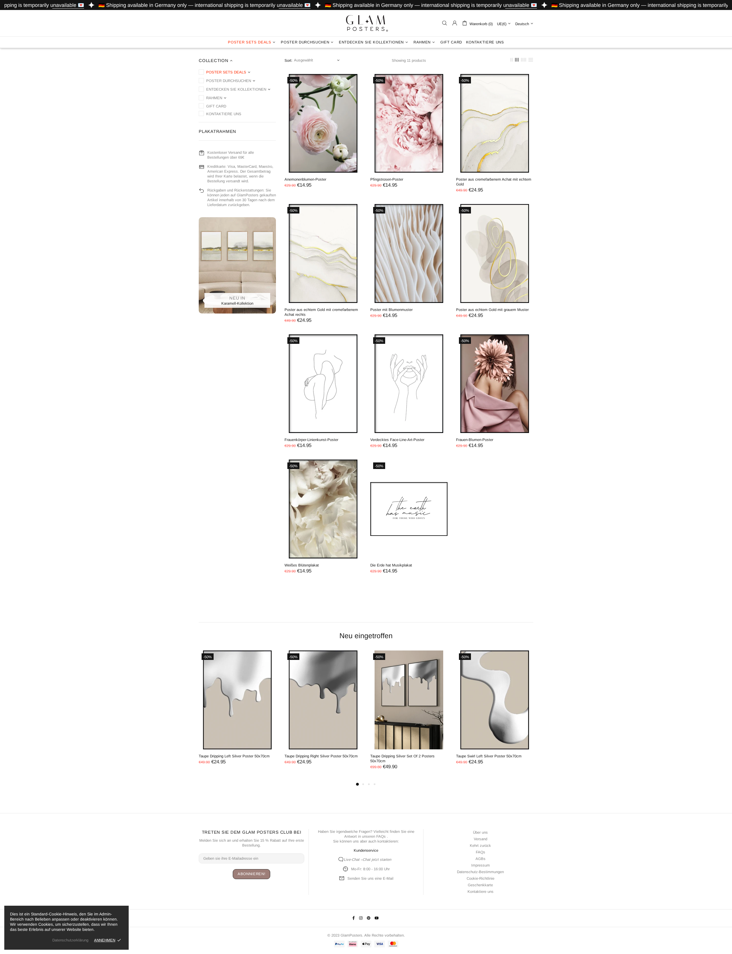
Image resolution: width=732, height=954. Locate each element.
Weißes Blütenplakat (302, 565)
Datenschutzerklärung (70, 940)
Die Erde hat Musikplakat (391, 565)
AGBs (481, 859)
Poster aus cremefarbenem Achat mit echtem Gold (493, 181)
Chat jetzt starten (377, 859)
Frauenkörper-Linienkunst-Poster (311, 440)
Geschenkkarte (480, 885)
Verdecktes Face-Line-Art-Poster (397, 440)
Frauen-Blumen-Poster (474, 440)
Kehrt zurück (480, 845)
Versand (480, 839)
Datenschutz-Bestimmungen (480, 872)
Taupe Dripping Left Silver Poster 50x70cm (234, 756)
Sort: (289, 60)
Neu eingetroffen (366, 636)
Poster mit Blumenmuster (391, 310)
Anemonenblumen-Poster (305, 179)
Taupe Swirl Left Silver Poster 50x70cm (489, 756)
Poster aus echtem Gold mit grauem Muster (492, 310)
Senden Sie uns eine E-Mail (370, 878)
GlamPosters (366, 23)
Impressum (480, 865)
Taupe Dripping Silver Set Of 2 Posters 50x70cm (402, 758)
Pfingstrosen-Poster (386, 179)
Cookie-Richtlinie (480, 878)
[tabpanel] (237, 713)
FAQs (381, 836)
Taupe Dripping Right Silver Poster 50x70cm (321, 756)
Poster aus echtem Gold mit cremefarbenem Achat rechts (321, 312)
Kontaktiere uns (481, 891)
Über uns (480, 832)
